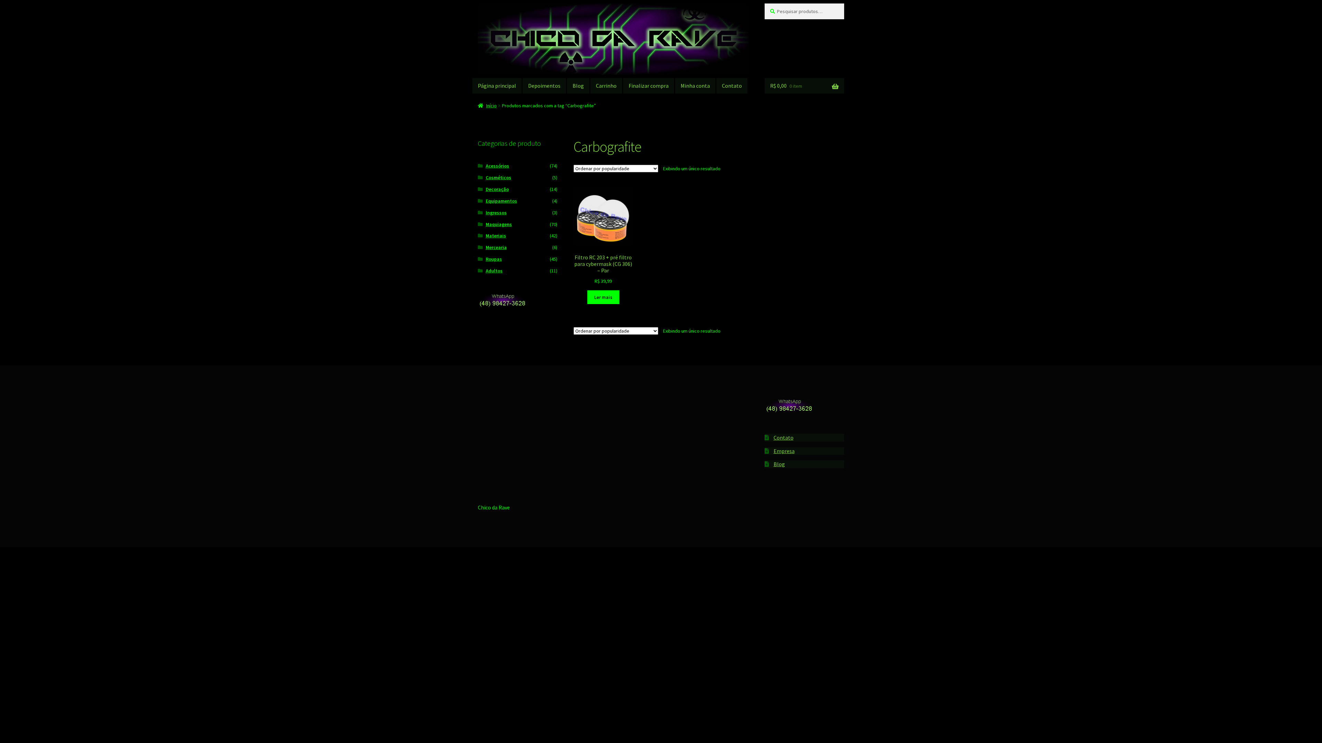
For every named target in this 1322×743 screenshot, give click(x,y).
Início (491, 106)
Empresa (784, 451)
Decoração (497, 189)
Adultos (494, 271)
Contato (732, 85)
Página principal (497, 85)
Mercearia (496, 247)
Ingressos (496, 212)
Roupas (494, 259)
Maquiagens (499, 224)
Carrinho (606, 85)
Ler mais (603, 297)
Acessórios (497, 166)
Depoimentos (544, 85)
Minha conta (695, 85)
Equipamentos (501, 201)
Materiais (496, 236)
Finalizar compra (649, 85)
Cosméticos (498, 177)
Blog (578, 85)
